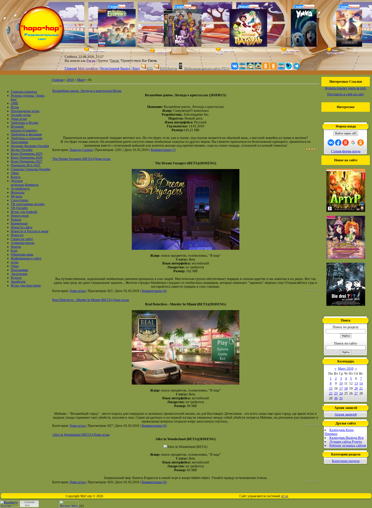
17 (341, 388)
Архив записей (346, 414)
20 (356, 388)
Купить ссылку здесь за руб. (345, 88)
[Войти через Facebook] (338, 142)
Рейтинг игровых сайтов (347, 445)
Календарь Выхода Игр (346, 438)
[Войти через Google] (353, 142)
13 (356, 383)
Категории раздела (346, 461)
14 (361, 383)
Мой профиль (88, 68)
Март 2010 (345, 368)
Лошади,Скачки (81, 150)
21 (361, 388)
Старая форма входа (345, 151)
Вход (136, 68)
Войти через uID (345, 133)
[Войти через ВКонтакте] (331, 142)
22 (330, 393)
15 (330, 388)
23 (336, 393)
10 (341, 383)
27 (356, 393)
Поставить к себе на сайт (345, 94)
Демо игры (77, 291)
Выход (125, 68)
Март (81, 80)
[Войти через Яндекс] (345, 142)
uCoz (284, 496)
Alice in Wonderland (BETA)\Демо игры (81, 435)
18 (346, 388)
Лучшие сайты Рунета (345, 441)
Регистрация (109, 68)
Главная (70, 68)
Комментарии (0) (154, 291)
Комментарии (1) (163, 150)
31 (341, 398)
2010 (70, 80)
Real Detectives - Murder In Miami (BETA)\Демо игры (90, 300)
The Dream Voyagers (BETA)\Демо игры (81, 159)
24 (341, 393)
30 (336, 398)
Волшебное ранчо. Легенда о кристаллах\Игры (86, 91)
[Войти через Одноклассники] (360, 142)
